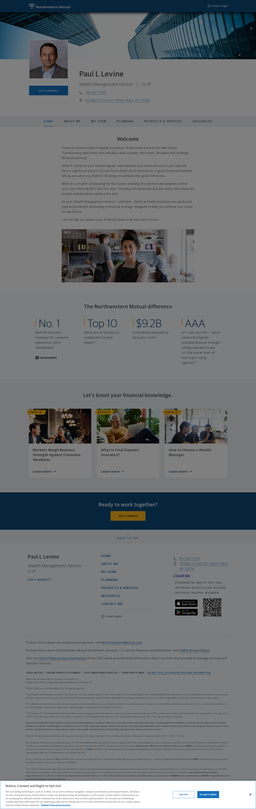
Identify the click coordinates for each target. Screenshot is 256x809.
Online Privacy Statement (56, 805)
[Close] (250, 794)
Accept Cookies (208, 794)
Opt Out (183, 794)
